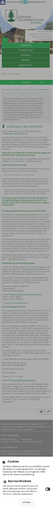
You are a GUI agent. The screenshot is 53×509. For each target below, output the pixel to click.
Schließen (26, 502)
